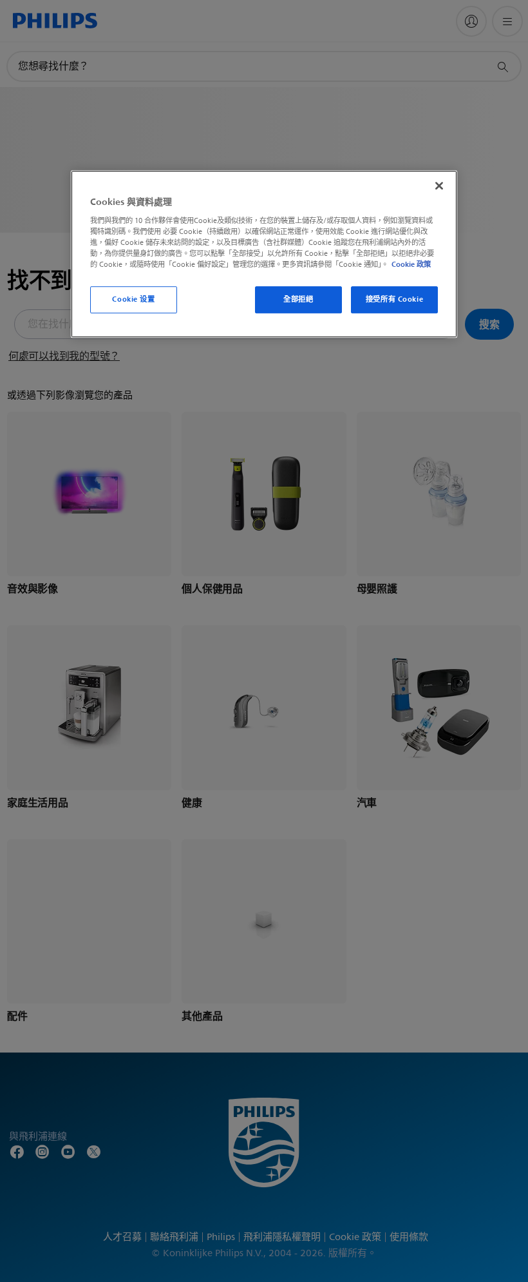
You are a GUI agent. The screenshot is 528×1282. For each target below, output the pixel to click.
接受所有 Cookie (394, 299)
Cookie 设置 (133, 299)
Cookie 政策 (411, 264)
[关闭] (439, 186)
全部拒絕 (298, 299)
